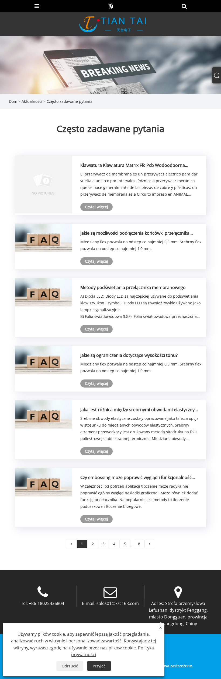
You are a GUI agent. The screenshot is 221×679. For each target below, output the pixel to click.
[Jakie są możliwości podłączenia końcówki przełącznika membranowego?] (43, 237)
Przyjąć (99, 666)
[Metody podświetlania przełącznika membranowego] (43, 291)
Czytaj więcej (96, 206)
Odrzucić (70, 666)
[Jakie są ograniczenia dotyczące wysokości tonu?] (43, 359)
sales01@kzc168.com (117, 603)
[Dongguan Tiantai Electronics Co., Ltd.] (112, 23)
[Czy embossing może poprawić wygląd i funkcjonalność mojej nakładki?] (43, 481)
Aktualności (32, 101)
